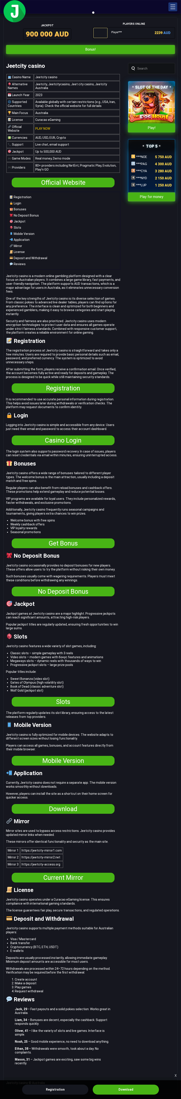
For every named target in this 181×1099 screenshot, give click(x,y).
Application (21, 239)
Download (63, 809)
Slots (17, 227)
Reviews (19, 264)
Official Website (63, 182)
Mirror (17, 246)
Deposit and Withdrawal (30, 258)
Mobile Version (23, 234)
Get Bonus (63, 543)
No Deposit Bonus (26, 215)
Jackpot (19, 221)
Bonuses (19, 209)
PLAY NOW (42, 128)
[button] (172, 6)
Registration (22, 197)
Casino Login (63, 440)
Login (17, 203)
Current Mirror (63, 877)
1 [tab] (93, 12)
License (19, 252)
